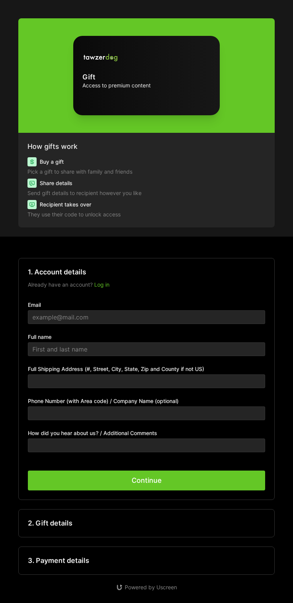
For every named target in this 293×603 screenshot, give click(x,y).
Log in (101, 284)
